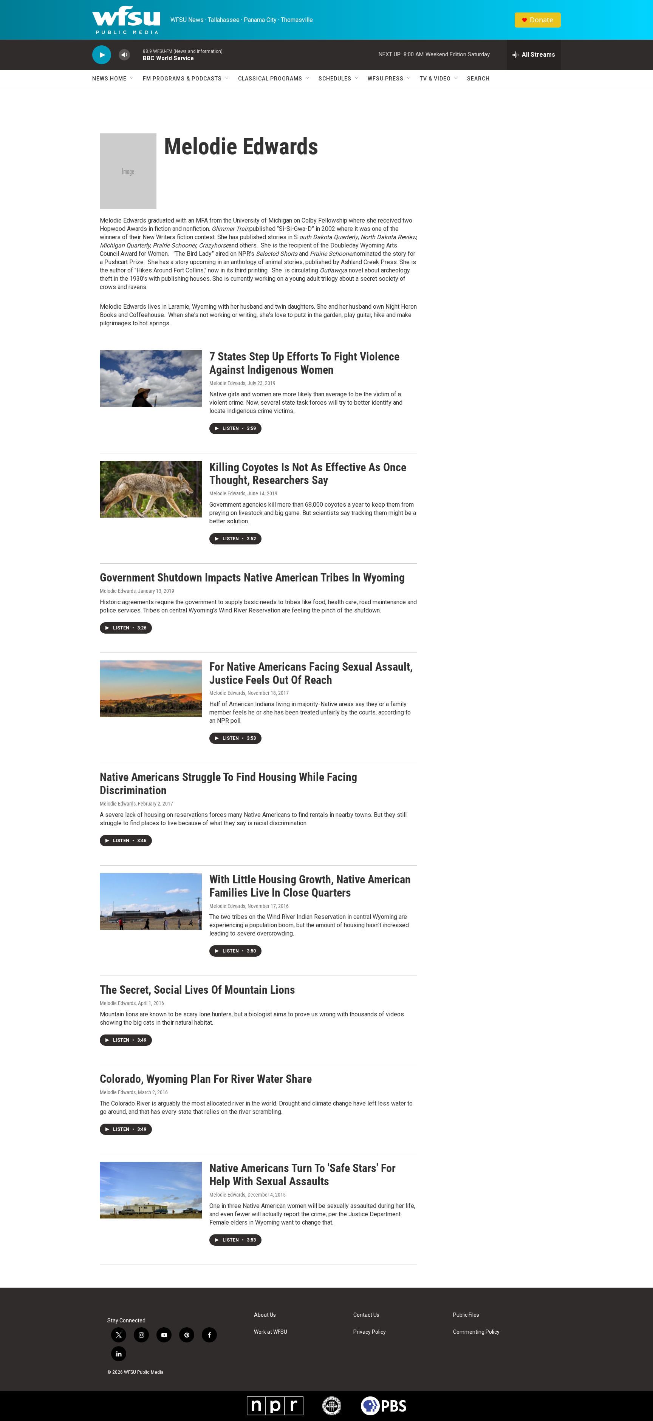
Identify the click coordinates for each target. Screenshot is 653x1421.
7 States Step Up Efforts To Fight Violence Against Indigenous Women (304, 363)
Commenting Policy (476, 1332)
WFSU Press (386, 79)
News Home (109, 79)
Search (478, 79)
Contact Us (366, 1315)
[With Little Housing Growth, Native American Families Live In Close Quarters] (151, 901)
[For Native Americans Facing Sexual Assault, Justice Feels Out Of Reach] (151, 688)
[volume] (124, 54)
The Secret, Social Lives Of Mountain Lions (197, 989)
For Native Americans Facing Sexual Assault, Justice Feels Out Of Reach (311, 673)
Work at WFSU (270, 1332)
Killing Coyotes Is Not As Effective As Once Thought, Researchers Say (307, 474)
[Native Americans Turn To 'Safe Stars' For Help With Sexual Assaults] (151, 1190)
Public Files (466, 1315)
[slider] (136, 55)
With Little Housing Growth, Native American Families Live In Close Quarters (310, 886)
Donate (541, 20)
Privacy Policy (369, 1332)
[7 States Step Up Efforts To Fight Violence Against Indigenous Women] (151, 378)
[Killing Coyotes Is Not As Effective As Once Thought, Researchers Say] (151, 489)
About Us (265, 1315)
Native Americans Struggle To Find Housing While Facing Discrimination (228, 783)
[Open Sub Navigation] (132, 79)
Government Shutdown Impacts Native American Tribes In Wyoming (252, 577)
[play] (102, 55)
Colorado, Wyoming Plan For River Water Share (206, 1078)
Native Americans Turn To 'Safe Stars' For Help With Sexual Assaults (302, 1174)
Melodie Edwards (227, 383)
